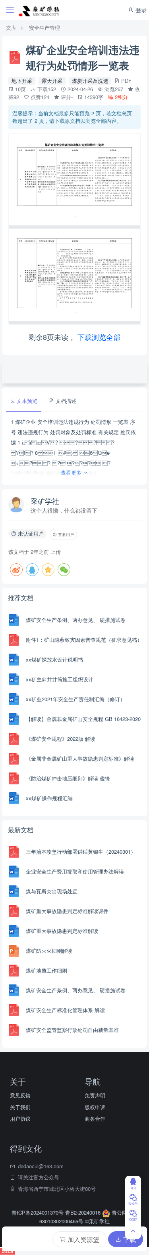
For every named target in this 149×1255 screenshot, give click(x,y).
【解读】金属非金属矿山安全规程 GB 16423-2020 (83, 719)
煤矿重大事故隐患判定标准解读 (62, 931)
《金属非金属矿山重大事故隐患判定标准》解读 (80, 758)
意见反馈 (20, 1095)
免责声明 (95, 1095)
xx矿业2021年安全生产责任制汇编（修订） (75, 699)
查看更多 (72, 472)
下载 (129, 1239)
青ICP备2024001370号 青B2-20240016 (57, 1212)
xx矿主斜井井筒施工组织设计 (59, 679)
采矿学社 (45, 501)
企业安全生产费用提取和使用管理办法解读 (75, 871)
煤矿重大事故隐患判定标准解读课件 (67, 911)
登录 (140, 10)
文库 (11, 27)
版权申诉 (95, 1107)
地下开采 (22, 80)
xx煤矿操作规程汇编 (49, 798)
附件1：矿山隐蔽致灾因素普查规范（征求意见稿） (84, 639)
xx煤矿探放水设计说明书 (54, 659)
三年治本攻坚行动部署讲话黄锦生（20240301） (81, 851)
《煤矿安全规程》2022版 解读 (60, 738)
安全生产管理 (44, 27)
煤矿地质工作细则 (46, 970)
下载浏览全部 (98, 337)
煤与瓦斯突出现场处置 (51, 891)
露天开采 (52, 80)
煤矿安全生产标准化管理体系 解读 (65, 1010)
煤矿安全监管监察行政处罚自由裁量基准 (72, 1030)
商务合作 (95, 1118)
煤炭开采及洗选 (90, 80)
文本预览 (26, 400)
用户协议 (20, 1118)
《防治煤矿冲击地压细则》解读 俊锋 (68, 778)
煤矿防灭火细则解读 (49, 950)
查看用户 (65, 534)
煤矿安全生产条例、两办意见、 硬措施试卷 (76, 620)
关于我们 (20, 1107)
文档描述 (65, 400)
